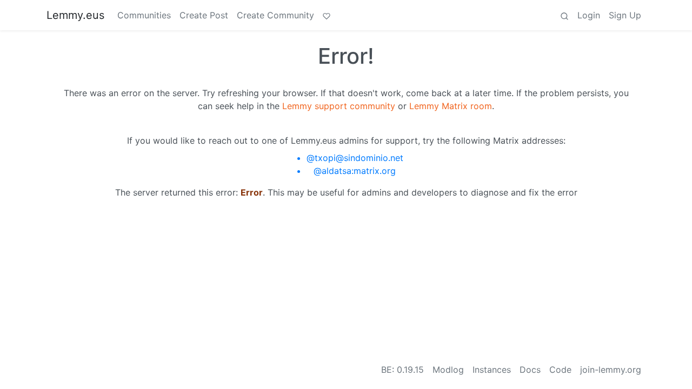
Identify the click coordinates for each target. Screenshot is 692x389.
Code (560, 369)
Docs (530, 369)
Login (588, 15)
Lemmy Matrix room (450, 105)
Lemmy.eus (75, 15)
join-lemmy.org (610, 369)
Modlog (448, 369)
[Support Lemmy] (326, 15)
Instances (492, 369)
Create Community (275, 15)
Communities (144, 15)
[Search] (564, 15)
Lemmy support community (338, 105)
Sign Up (625, 15)
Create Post (203, 15)
